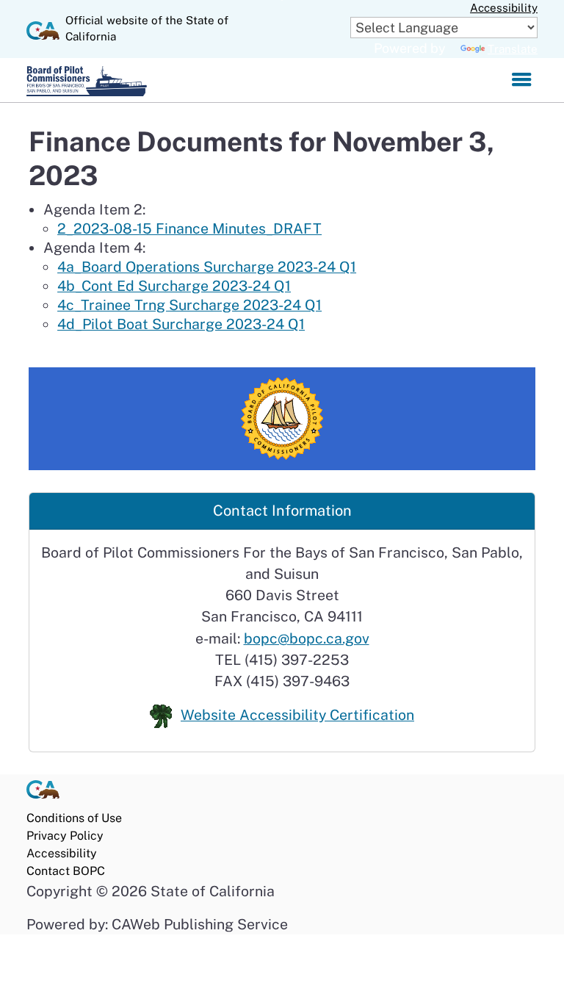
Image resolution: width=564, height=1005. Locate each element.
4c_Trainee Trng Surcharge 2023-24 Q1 (189, 304)
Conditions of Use (74, 818)
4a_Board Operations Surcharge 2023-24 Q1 (206, 266)
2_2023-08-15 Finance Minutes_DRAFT (189, 228)
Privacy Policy (65, 836)
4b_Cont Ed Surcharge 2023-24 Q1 (174, 285)
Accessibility (504, 7)
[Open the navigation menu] (522, 80)
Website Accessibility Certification (297, 714)
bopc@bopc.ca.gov (306, 638)
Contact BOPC (65, 871)
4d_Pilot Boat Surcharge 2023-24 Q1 (181, 323)
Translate (513, 49)
